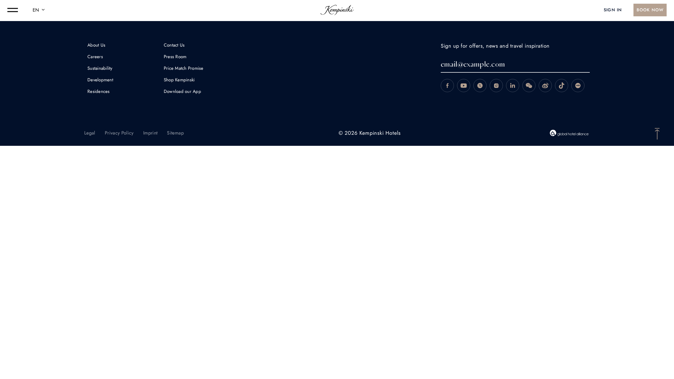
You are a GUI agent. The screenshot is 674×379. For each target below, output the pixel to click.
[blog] (561, 85)
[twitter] (480, 85)
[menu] (12, 10)
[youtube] (463, 85)
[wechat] (529, 85)
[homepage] (337, 10)
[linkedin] (512, 85)
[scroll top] (657, 133)
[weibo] (545, 85)
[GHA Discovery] (569, 133)
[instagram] (496, 85)
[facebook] (447, 85)
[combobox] (39, 10)
